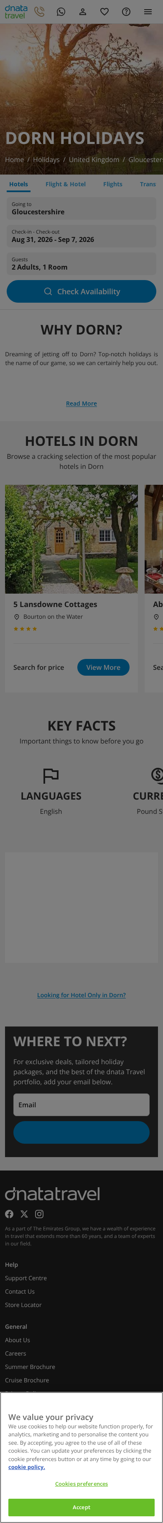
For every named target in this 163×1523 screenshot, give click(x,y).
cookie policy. (26, 1467)
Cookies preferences (81, 1483)
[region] (81, 1457)
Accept (81, 1507)
